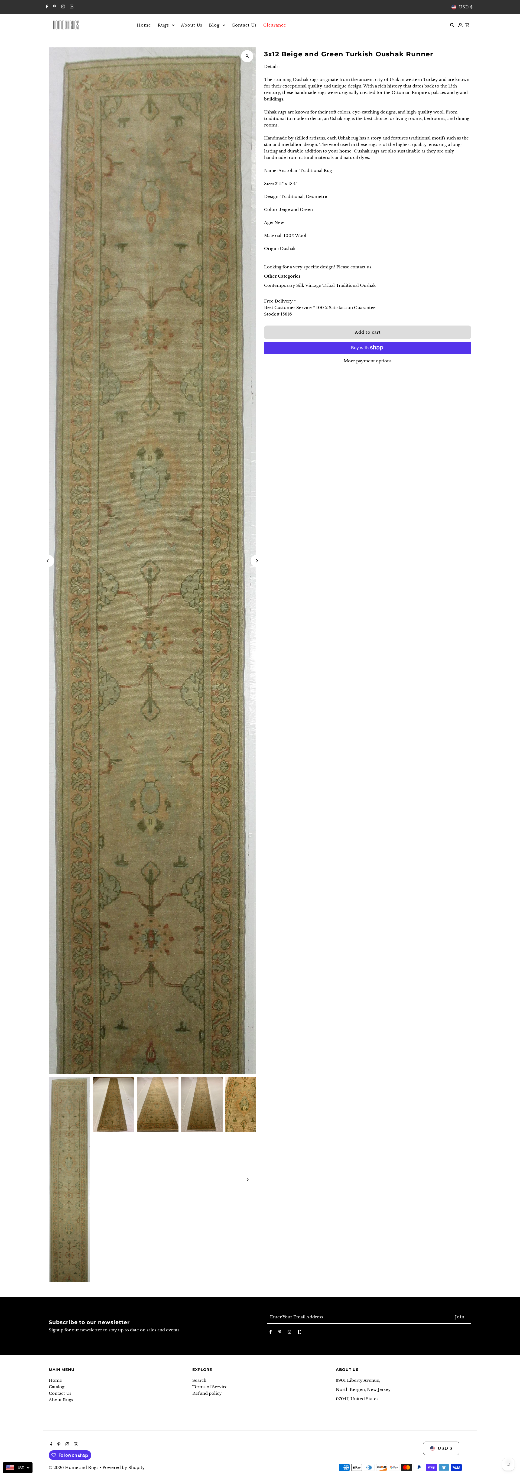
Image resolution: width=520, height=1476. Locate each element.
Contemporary (279, 285)
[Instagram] (62, 7)
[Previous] (48, 561)
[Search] (452, 25)
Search (199, 1380)
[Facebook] (46, 7)
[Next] (257, 561)
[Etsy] (71, 7)
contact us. (361, 266)
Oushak (368, 285)
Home (55, 1380)
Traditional (347, 285)
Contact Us (60, 1393)
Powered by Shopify (123, 1467)
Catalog (56, 1386)
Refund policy (207, 1393)
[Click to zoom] (247, 56)
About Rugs (61, 1399)
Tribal (328, 285)
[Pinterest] (54, 7)
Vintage (313, 285)
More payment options (368, 360)
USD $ (466, 7)
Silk (300, 285)
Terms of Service (209, 1386)
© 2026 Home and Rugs (74, 1467)
